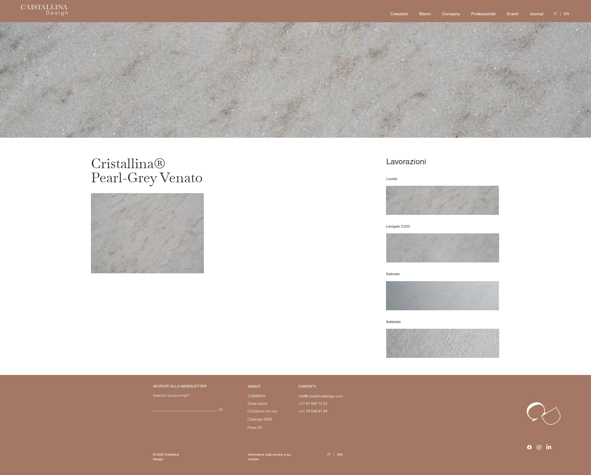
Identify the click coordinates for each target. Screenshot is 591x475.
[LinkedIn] (549, 447)
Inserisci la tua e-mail (170, 395)
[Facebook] (529, 447)
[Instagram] (539, 447)
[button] (397, 14)
